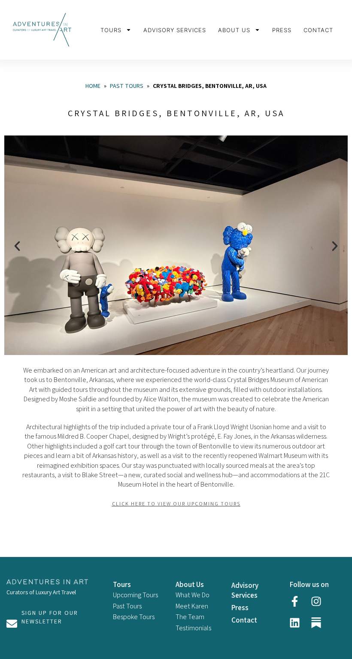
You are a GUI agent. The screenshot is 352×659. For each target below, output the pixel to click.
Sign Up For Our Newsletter (49, 617)
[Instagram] (316, 601)
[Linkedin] (295, 622)
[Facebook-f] (295, 601)
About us (234, 30)
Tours (110, 30)
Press (281, 30)
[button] (17, 246)
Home (92, 86)
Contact (318, 30)
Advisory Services (174, 30)
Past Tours (126, 86)
